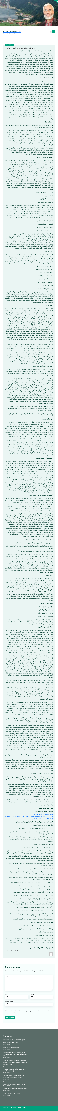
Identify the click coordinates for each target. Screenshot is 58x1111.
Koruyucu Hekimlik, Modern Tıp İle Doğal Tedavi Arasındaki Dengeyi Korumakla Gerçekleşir (13, 1077)
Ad (6, 994)
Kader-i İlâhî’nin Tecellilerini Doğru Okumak (14, 1084)
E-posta (32, 994)
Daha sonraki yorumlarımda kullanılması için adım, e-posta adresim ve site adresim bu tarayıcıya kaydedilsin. (27, 1012)
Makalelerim (9, 45)
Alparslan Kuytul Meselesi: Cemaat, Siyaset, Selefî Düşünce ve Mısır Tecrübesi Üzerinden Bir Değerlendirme (15, 1054)
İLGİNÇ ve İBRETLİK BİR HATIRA (11, 1093)
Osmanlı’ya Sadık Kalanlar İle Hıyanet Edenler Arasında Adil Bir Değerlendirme (15, 1070)
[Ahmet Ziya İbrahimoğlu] (51, 953)
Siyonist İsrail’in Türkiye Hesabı (11, 1047)
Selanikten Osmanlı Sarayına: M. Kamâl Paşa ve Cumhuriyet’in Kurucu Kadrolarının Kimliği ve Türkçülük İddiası (15, 1062)
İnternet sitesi (9, 1001)
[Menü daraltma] (53, 31)
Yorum (7, 974)
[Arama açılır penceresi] (51, 32)
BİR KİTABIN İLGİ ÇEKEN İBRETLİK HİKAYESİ (15, 1089)
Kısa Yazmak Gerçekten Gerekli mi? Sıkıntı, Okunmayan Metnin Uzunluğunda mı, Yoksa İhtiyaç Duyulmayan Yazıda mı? (14, 1040)
